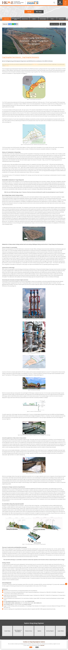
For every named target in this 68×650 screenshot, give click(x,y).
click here (42, 645)
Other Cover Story (54, 24)
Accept (31, 647)
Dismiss (37, 647)
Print (64, 24)
